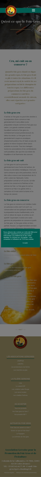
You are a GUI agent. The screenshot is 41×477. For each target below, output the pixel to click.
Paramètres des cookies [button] (12, 243)
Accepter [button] (25, 243)
